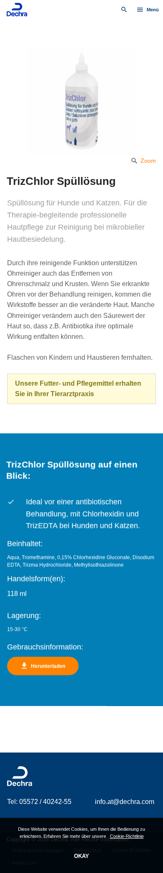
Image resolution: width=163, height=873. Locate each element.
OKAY (81, 856)
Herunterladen (42, 666)
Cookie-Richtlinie (127, 836)
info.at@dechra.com (124, 801)
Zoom (143, 160)
